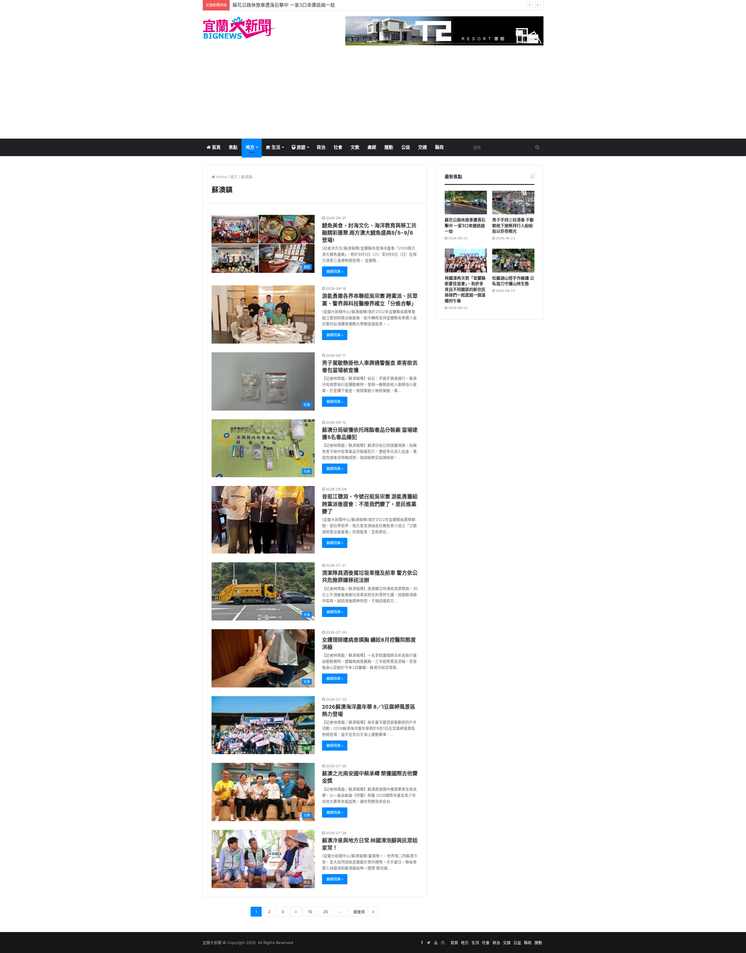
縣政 (439, 147)
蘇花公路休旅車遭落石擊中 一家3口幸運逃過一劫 (465, 225)
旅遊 (300, 147)
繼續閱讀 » (334, 271)
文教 (355, 147)
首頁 (216, 147)
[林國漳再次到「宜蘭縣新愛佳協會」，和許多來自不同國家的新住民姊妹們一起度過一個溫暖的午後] (466, 261)
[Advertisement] (373, 95)
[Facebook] (421, 942)
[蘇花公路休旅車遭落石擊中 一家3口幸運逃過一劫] (466, 203)
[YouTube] (435, 942)
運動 (388, 147)
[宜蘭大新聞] (240, 28)
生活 (275, 147)
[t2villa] (444, 30)
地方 (250, 147)
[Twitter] (428, 942)
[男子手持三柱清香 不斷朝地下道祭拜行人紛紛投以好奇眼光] (513, 203)
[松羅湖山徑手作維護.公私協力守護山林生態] (513, 261)
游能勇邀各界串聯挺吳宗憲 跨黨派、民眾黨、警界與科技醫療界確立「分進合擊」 (370, 299)
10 (310, 911)
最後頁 (359, 911)
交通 (422, 147)
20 (325, 911)
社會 (338, 147)
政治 (321, 147)
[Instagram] (442, 942)
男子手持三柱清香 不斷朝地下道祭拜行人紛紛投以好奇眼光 (294, 5)
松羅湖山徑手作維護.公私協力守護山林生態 (513, 281)
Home (221, 176)
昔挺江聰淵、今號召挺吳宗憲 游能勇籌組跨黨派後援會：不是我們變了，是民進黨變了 (370, 504)
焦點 (233, 147)
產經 (371, 147)
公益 (405, 147)
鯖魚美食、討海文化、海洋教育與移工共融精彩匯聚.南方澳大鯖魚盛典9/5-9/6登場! (369, 233)
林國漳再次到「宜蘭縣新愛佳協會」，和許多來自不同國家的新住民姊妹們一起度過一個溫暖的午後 (465, 289)
